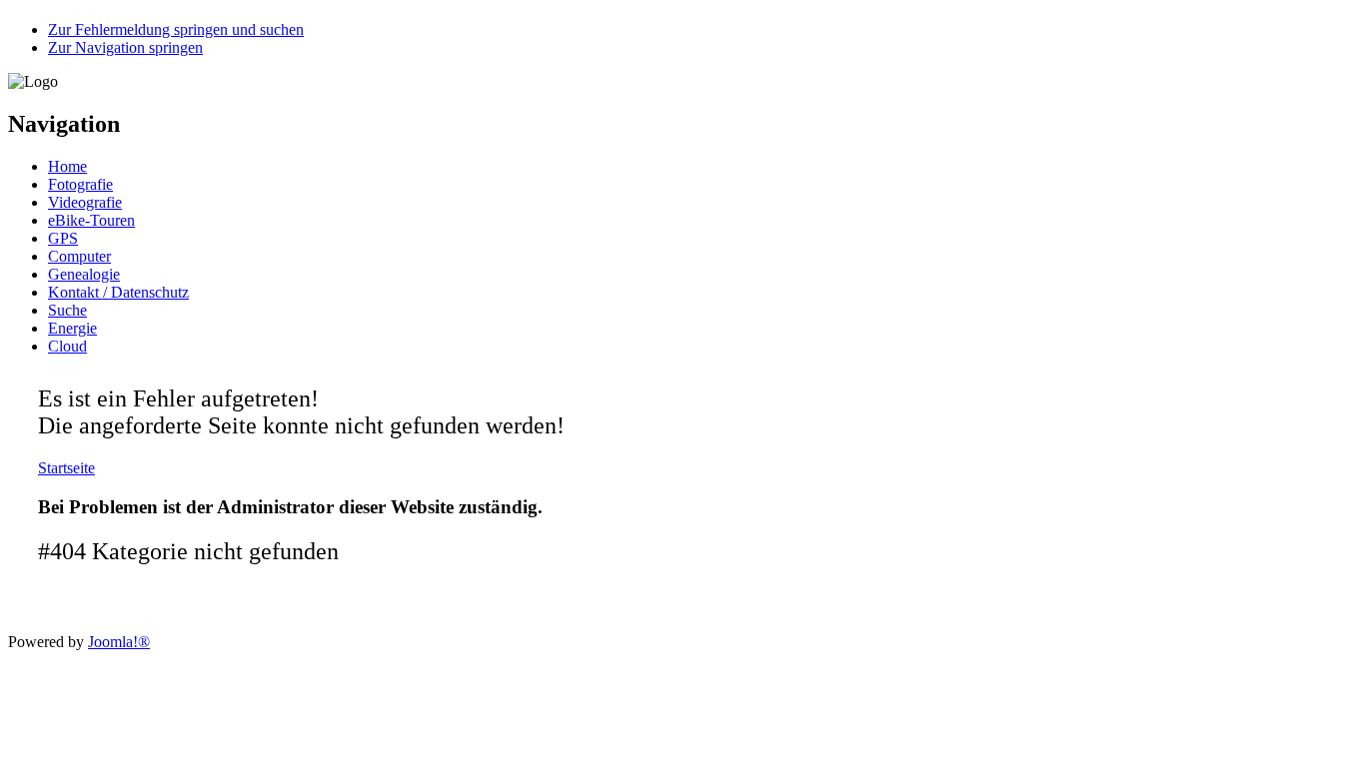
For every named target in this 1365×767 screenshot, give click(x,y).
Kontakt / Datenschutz (118, 292)
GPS (63, 238)
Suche (67, 310)
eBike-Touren (91, 220)
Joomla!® (119, 641)
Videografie (85, 202)
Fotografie (80, 184)
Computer (79, 256)
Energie (72, 328)
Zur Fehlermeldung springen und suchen (176, 29)
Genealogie (84, 274)
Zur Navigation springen (125, 47)
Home (67, 166)
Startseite (66, 467)
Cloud (67, 346)
